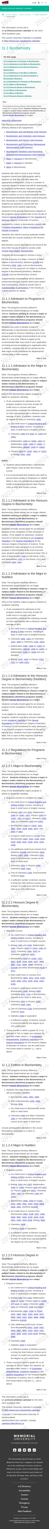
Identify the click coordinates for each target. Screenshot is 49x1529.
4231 (36, 842)
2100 (33, 826)
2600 (42, 852)
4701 (13, 858)
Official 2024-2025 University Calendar (16, 8)
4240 (19, 1220)
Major (8, 159)
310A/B (35, 262)
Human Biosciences (16, 115)
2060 (20, 855)
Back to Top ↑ (42, 358)
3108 (24, 829)
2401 (19, 265)
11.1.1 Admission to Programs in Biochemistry (21, 61)
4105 (13, 842)
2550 (22, 1016)
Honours (18, 159)
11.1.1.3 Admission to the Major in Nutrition (20, 73)
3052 (25, 1214)
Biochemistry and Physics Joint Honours (24, 140)
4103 (37, 839)
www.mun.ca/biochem (12, 120)
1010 (13, 642)
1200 (40, 434)
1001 (13, 437)
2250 (20, 1104)
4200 (19, 842)
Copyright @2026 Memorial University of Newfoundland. (24, 1520)
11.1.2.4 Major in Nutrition (13, 93)
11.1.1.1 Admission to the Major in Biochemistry (22, 64)
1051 (32, 434)
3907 (20, 832)
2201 (20, 559)
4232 (41, 842)
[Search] (42, 3)
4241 (24, 1220)
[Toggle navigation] (45, 3)
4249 (29, 1220)
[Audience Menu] (38, 3)
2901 (13, 829)
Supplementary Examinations (15, 288)
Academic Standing (17, 720)
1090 (25, 444)
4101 (31, 839)
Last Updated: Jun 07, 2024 (27, 1518)
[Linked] (29, 1450)
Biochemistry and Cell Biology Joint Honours (26, 132)
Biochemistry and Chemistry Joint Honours (25, 136)
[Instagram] (19, 1450)
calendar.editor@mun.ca (13, 1423)
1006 (25, 441)
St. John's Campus (11, 14)
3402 (42, 1214)
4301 (19, 1207)
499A (24, 965)
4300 (13, 1207)
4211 (13, 971)
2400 (14, 265)
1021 (43, 451)
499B (30, 965)
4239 (13, 845)
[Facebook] (14, 1450)
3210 (22, 876)
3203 (30, 1204)
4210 (42, 968)
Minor (8, 167)
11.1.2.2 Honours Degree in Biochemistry (19, 87)
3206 (30, 829)
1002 (28, 454)
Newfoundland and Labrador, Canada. (24, 1522)
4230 (30, 842)
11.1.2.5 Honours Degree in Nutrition (18, 96)
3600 (13, 1217)
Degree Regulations (19, 217)
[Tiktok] (34, 1450)
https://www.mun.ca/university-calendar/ (22, 41)
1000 (33, 441)
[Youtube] (24, 1450)
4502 (30, 1317)
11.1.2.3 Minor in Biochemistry (15, 90)
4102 (19, 965)
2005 (25, 1201)
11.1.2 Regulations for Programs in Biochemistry (22, 81)
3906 (13, 832)
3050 (26, 855)
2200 (23, 556)
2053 (38, 865)
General (38, 217)
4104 (42, 839)
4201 (24, 842)
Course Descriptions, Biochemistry (17, 251)
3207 (36, 829)
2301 (23, 865)
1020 (29, 451)
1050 (23, 434)
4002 (25, 839)
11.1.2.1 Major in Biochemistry (15, 84)
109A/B (26, 447)
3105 (19, 829)
